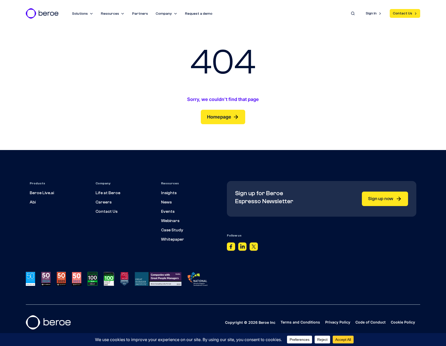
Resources (110, 14)
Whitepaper (172, 239)
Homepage (219, 117)
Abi (33, 202)
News (166, 202)
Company (164, 14)
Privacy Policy (337, 322)
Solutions (80, 14)
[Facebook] (231, 247)
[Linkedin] (242, 247)
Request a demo (198, 14)
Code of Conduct (370, 322)
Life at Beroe (107, 193)
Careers (103, 202)
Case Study (172, 230)
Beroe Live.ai (42, 193)
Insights (169, 193)
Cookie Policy (403, 322)
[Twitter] (254, 247)
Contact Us (402, 13)
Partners (140, 14)
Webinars (170, 220)
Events (167, 211)
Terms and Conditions (300, 322)
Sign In (371, 13)
